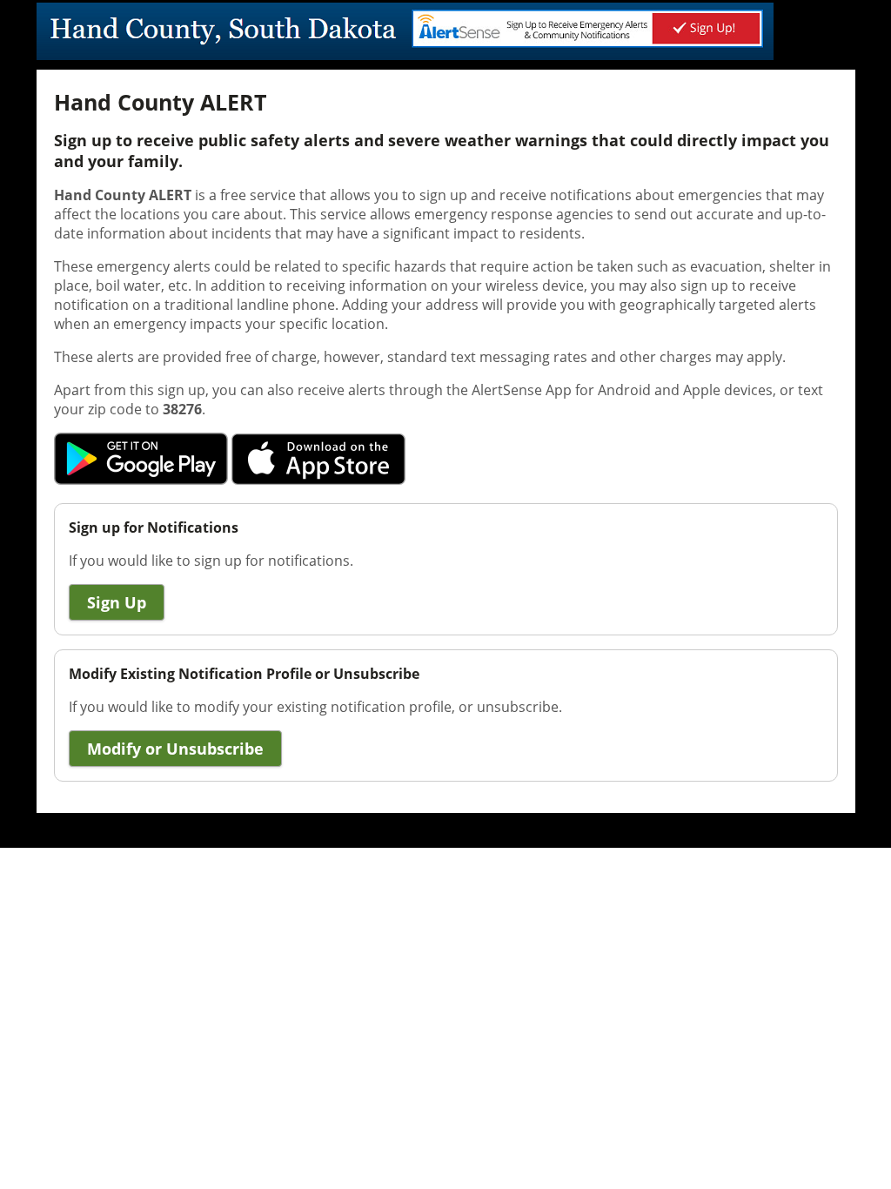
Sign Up (116, 602)
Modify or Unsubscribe (175, 748)
